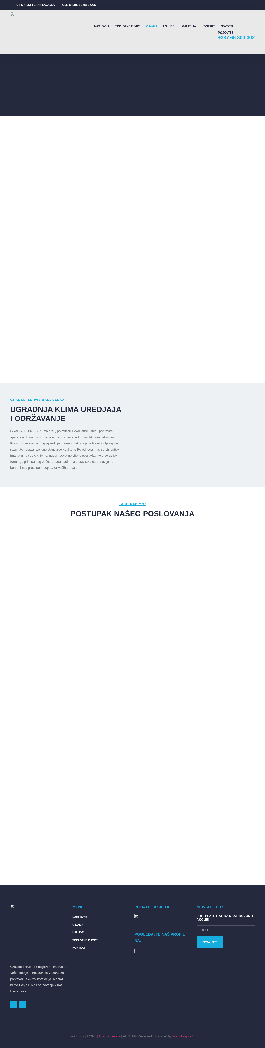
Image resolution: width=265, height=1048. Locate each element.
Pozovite (226, 32)
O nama (151, 26)
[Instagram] (252, 5)
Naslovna (101, 26)
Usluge (168, 26)
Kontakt (208, 26)
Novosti (227, 26)
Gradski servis (109, 1036)
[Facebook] (245, 5)
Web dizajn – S (183, 1036)
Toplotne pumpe (127, 26)
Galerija (189, 26)
